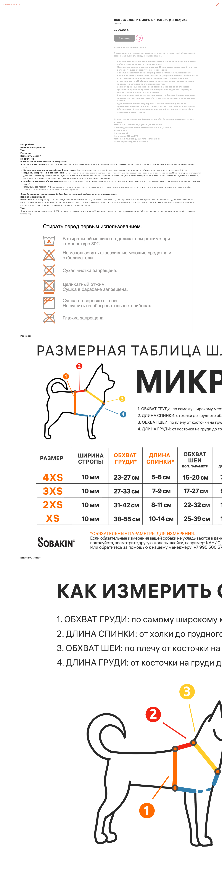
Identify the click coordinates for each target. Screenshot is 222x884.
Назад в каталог (12, 4)
